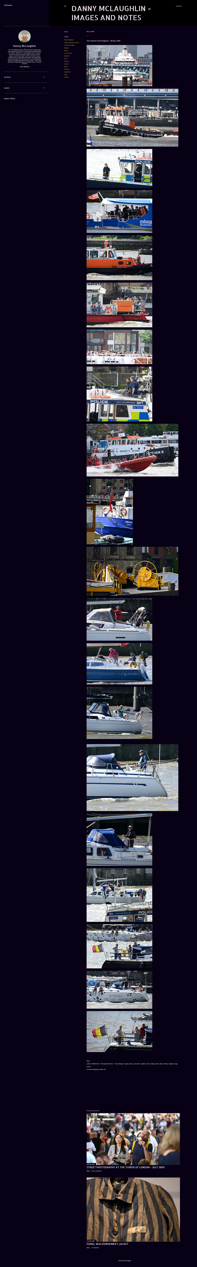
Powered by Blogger (124, 1260)
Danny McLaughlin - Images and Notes (111, 13)
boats (66, 50)
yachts (66, 77)
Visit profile (24, 67)
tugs (65, 74)
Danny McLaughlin (24, 45)
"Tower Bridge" (69, 45)
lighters (67, 56)
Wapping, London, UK (99, 1069)
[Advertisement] (133, 1090)
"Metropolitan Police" (71, 42)
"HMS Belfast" (69, 40)
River (66, 58)
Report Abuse (9, 98)
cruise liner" (68, 53)
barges (66, 48)
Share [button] (66, 32)
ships (66, 66)
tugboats (67, 72)
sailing (66, 61)
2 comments (95, 1247)
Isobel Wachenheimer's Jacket (107, 1243)
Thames (67, 69)
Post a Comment (96, 1171)
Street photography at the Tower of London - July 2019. (126, 1167)
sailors (66, 64)
